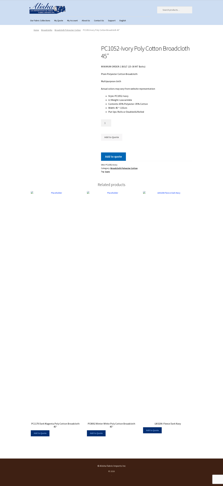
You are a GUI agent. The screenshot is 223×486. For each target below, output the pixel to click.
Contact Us (99, 20)
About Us (86, 20)
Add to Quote (111, 137)
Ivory (107, 171)
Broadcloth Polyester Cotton (68, 30)
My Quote (58, 20)
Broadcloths (46, 30)
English (123, 20)
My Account (72, 20)
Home (36, 30)
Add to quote (113, 156)
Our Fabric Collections (40, 20)
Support (111, 20)
